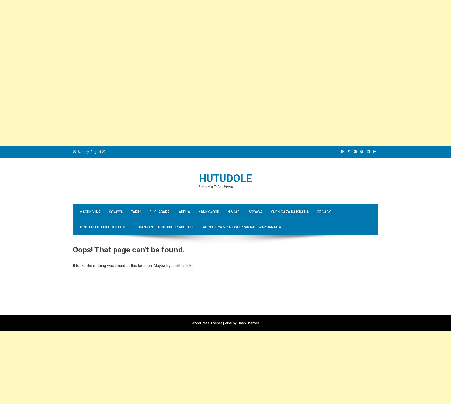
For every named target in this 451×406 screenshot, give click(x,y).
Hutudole (225, 178)
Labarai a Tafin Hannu (216, 187)
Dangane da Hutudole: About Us (166, 227)
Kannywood (209, 212)
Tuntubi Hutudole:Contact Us (105, 227)
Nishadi (234, 212)
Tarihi (136, 212)
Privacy (324, 212)
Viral (228, 323)
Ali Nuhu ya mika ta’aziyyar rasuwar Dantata (242, 227)
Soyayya (116, 212)
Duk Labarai (160, 212)
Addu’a (184, 212)
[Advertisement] (156, 36)
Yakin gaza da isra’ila (290, 212)
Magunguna (90, 212)
